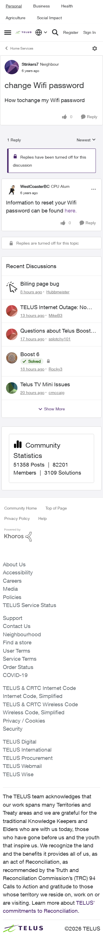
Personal (14, 5)
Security (13, 728)
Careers (12, 581)
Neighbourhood (22, 634)
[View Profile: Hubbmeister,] (11, 287)
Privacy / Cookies (24, 720)
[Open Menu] (95, 48)
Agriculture (15, 17)
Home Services (21, 48)
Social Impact (49, 17)
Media (10, 589)
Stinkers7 (30, 64)
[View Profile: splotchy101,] (11, 334)
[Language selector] (41, 32)
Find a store (17, 642)
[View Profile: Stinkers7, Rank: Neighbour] (12, 67)
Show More (54, 408)
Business (41, 5)
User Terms (16, 650)
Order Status (18, 667)
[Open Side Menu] (7, 32)
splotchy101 (60, 338)
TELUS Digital (19, 741)
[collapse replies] (51, 181)
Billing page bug (39, 283)
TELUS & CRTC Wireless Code (40, 704)
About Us (14, 564)
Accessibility (18, 572)
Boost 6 (29, 354)
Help (42, 518)
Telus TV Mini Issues (45, 384)
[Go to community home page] (23, 32)
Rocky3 (55, 368)
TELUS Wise (18, 774)
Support (12, 618)
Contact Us (17, 626)
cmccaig (56, 392)
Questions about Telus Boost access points (55, 330)
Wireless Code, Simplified (33, 712)
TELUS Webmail (22, 766)
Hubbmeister (58, 291)
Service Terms (20, 659)
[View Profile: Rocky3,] (11, 358)
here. (71, 210)
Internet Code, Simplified (32, 696)
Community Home (20, 508)
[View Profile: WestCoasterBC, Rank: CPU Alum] (11, 189)
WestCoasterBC (34, 186)
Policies (12, 597)
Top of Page (56, 508)
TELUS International (27, 749)
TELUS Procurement (28, 758)
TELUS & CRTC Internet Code (39, 688)
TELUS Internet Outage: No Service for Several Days (53, 307)
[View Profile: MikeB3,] (11, 311)
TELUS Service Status (29, 605)
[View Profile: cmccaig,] (11, 388)
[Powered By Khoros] (51, 535)
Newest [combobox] (86, 140)
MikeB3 (55, 315)
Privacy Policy (17, 518)
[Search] (55, 32)
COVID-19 (15, 675)
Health (67, 5)
